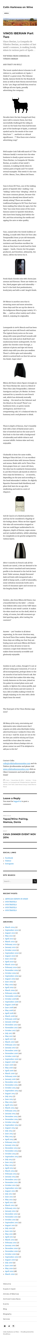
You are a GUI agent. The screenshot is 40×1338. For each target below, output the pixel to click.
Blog (5, 1309)
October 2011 (10, 1220)
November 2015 (11, 1085)
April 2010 (9, 1271)
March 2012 (10, 1205)
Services (6, 1319)
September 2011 (11, 1222)
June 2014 (9, 1134)
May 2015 (9, 1102)
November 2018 (11, 996)
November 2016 (11, 1053)
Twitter (8, 861)
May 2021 (9, 936)
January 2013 (10, 1177)
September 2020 (12, 953)
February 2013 (11, 1174)
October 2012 (10, 1185)
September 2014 (11, 1125)
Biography (7, 1314)
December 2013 (11, 1148)
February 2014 (11, 1142)
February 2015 (11, 1111)
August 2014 (10, 1128)
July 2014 (8, 1131)
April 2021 (9, 939)
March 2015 (10, 1108)
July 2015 (8, 1096)
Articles (28, 780)
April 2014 (9, 1139)
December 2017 (11, 1025)
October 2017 (10, 1030)
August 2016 (10, 1062)
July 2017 (8, 1033)
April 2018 (9, 1013)
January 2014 (10, 1145)
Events (6, 1304)
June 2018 (9, 1007)
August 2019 (10, 979)
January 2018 (10, 1022)
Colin (7, 780)
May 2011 (9, 1234)
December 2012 (11, 1179)
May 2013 (9, 1165)
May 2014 (9, 1136)
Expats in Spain (9, 1289)
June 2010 (9, 1265)
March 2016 (10, 1073)
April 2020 (9, 962)
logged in (17, 801)
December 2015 (11, 1082)
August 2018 (10, 1005)
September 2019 (11, 976)
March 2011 (9, 1240)
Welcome (7, 1284)
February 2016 (11, 1076)
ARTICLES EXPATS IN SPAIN (16, 899)
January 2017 (10, 1048)
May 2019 (9, 985)
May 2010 (9, 1268)
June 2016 (9, 1065)
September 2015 (11, 1091)
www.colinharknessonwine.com (16, 769)
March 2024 (10, 927)
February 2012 (11, 1208)
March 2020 (10, 964)
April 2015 (9, 1105)
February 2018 (11, 1019)
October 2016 (10, 1056)
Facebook (9, 858)
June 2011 (9, 1231)
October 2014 (10, 1122)
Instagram (9, 864)
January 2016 (10, 1079)
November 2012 (11, 1182)
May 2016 (9, 1068)
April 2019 (9, 987)
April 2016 (9, 1071)
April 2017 (9, 1039)
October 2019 (10, 973)
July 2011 (8, 1228)
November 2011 (11, 1217)
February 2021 (11, 944)
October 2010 (10, 1254)
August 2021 (10, 933)
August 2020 (10, 956)
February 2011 (10, 1243)
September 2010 (11, 1257)
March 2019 (10, 990)
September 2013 (11, 1157)
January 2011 (10, 1245)
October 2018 (10, 999)
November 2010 (11, 1251)
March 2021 (10, 942)
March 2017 (9, 1042)
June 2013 (9, 1162)
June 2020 (9, 959)
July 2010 (8, 1263)
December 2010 (11, 1248)
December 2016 (11, 1050)
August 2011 (10, 1225)
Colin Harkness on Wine (18, 7)
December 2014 (11, 1116)
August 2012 (10, 1191)
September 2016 (11, 1059)
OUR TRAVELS (11, 902)
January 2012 (10, 1211)
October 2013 (10, 1154)
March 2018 (10, 1016)
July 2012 (8, 1194)
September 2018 (11, 1002)
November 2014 (11, 1119)
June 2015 (9, 1099)
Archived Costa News (12, 1299)
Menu (6, 13)
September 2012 (11, 1188)
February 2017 (11, 1045)
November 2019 (11, 970)
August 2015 (10, 1093)
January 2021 (10, 947)
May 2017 (9, 1036)
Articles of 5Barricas (11, 1294)
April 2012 (9, 1202)
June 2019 (9, 982)
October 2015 (10, 1088)
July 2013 (8, 1159)
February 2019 (11, 993)
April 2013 (9, 1168)
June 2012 (9, 1197)
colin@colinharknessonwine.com (16, 763)
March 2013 (9, 1171)
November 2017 (11, 1028)
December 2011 (11, 1214)
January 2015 (10, 1114)
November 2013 (11, 1151)
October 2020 (10, 950)
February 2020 (11, 967)
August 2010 (10, 1260)
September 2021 (11, 930)
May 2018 (9, 1010)
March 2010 (10, 1274)
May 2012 (9, 1200)
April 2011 (9, 1237)
